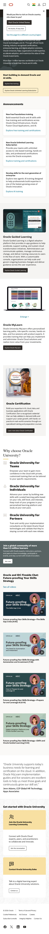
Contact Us (38, 918)
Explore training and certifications (21, 161)
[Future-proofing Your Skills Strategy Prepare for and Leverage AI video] (24, 685)
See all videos (9, 586)
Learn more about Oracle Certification (20, 431)
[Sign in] (39, 4)
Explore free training (11, 84)
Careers (32, 914)
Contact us (14, 891)
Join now (8, 561)
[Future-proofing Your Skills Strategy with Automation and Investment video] (24, 644)
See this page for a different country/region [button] (24, 35)
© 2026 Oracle (8, 910)
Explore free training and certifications (23, 130)
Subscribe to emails (10, 918)
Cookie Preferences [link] (9, 914)
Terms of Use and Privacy (27, 910)
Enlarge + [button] (24, 316)
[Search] (28, 4)
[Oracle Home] (11, 5)
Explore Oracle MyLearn (13, 348)
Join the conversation (18, 848)
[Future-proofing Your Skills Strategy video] (24, 604)
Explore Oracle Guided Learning (15, 270)
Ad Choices (23, 914)
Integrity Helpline (25, 918)
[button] (4, 4)
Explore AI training (14, 191)
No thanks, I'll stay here (16, 29)
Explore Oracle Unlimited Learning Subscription (20, 90)
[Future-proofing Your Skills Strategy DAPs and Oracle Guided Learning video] (24, 725)
